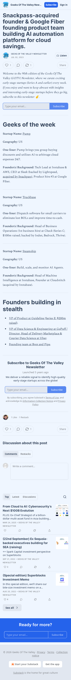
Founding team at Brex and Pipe (29, 344)
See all (10, 607)
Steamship (29, 251)
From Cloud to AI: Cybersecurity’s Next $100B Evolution (27, 508)
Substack (18, 672)
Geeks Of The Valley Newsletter (29, 54)
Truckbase (29, 197)
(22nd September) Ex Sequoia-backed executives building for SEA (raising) (25, 543)
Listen (63, 55)
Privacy (41, 652)
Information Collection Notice (38, 401)
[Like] (5, 530)
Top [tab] (7, 496)
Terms (50, 652)
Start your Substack (26, 664)
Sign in (64, 4)
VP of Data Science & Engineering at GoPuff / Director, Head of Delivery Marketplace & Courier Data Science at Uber (38, 333)
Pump (27, 134)
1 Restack (24, 417)
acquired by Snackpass (17, 176)
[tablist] (18, 454)
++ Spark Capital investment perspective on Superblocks (26, 553)
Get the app (52, 664)
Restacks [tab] (26, 454)
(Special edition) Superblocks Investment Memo (24, 577)
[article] (35, 518)
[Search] (64, 496)
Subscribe (51, 4)
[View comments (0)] (18, 65)
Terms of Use (52, 397)
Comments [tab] (11, 454)
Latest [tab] (15, 496)
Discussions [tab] (29, 496)
